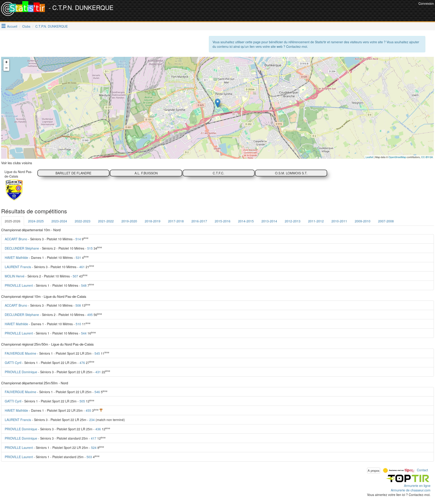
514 (78, 239)
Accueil (12, 26)
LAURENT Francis (18, 267)
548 (84, 285)
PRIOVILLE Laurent (19, 285)
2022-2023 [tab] (82, 221)
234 (92, 419)
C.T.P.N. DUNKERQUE (51, 26)
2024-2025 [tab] (36, 221)
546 (97, 392)
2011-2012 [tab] (316, 221)
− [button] (6, 67)
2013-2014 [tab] (269, 221)
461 (82, 267)
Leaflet (369, 157)
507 (75, 276)
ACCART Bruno (16, 239)
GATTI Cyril (13, 362)
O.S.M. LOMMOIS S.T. (291, 173)
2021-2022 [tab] (106, 221)
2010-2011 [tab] (339, 221)
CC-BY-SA (427, 157)
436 (98, 429)
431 (98, 372)
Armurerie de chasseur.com (410, 490)
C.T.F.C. (218, 173)
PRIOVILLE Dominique (21, 372)
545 (97, 353)
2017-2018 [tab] (176, 221)
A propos (373, 470)
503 (89, 457)
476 (82, 362)
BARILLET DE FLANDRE (73, 173)
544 (84, 333)
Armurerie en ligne (417, 485)
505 (82, 401)
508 (78, 305)
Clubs (26, 26)
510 (78, 324)
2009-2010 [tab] (362, 221)
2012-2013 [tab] (292, 221)
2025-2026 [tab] (12, 221)
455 (88, 410)
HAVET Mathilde (16, 257)
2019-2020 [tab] (129, 221)
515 (90, 248)
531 (78, 257)
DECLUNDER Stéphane (22, 248)
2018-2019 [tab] (152, 221)
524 (94, 447)
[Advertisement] (334, 11)
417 (93, 438)
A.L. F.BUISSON (146, 173)
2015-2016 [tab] (222, 221)
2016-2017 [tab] (199, 221)
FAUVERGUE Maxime (20, 353)
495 (90, 314)
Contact (422, 470)
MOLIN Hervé (14, 276)
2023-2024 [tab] (59, 221)
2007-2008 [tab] (386, 221)
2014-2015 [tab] (246, 221)
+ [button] (6, 62)
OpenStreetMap (397, 157)
